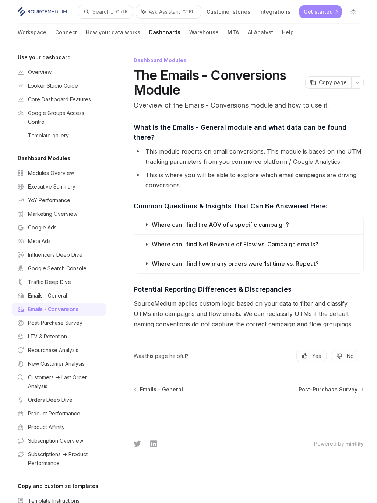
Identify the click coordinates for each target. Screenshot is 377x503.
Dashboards (164, 32)
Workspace (32, 32)
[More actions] (357, 82)
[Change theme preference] (353, 12)
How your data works (113, 32)
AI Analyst (260, 32)
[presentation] (65, 272)
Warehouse (204, 32)
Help (288, 32)
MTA (233, 32)
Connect (66, 32)
